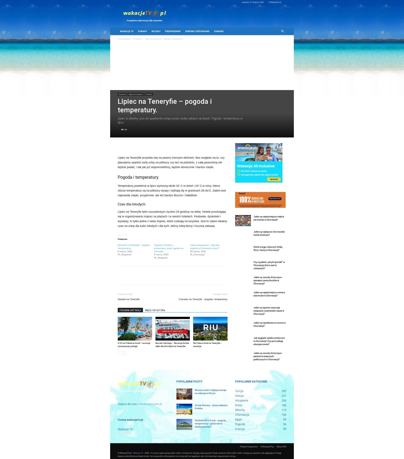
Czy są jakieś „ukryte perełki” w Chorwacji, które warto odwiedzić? (269, 265)
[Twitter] (128, 146)
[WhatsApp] (143, 146)
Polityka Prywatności (249, 446)
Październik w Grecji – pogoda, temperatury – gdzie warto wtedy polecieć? (210, 423)
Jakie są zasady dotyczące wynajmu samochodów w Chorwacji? (267, 280)
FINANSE (219, 31)
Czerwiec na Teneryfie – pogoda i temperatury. (203, 299)
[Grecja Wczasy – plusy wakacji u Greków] (184, 409)
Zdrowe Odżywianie (197, 31)
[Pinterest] (135, 146)
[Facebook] (121, 146)
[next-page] (125, 353)
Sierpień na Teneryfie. (129, 299)
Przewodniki (173, 31)
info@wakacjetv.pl (150, 404)
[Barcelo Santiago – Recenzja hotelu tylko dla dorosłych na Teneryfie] (172, 328)
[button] (282, 31)
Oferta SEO (281, 446)
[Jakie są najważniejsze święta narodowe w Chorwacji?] (243, 220)
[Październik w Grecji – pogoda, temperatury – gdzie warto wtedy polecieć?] (184, 424)
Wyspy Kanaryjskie (136, 94)
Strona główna (124, 38)
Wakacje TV (127, 31)
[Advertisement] (202, 66)
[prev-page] (120, 353)
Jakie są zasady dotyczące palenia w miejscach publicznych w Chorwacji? (267, 356)
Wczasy (156, 31)
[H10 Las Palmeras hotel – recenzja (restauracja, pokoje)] (135, 328)
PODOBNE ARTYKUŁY (130, 310)
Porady (142, 31)
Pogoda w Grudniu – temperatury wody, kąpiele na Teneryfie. (168, 248)
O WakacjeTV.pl (275, 2)
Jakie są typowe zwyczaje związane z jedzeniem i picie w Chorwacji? (268, 310)
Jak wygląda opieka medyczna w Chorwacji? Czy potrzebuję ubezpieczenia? (269, 341)
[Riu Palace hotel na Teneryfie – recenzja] (210, 328)
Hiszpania (137, 38)
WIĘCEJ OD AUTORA (155, 310)
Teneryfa (148, 94)
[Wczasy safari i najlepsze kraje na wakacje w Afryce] (184, 394)
